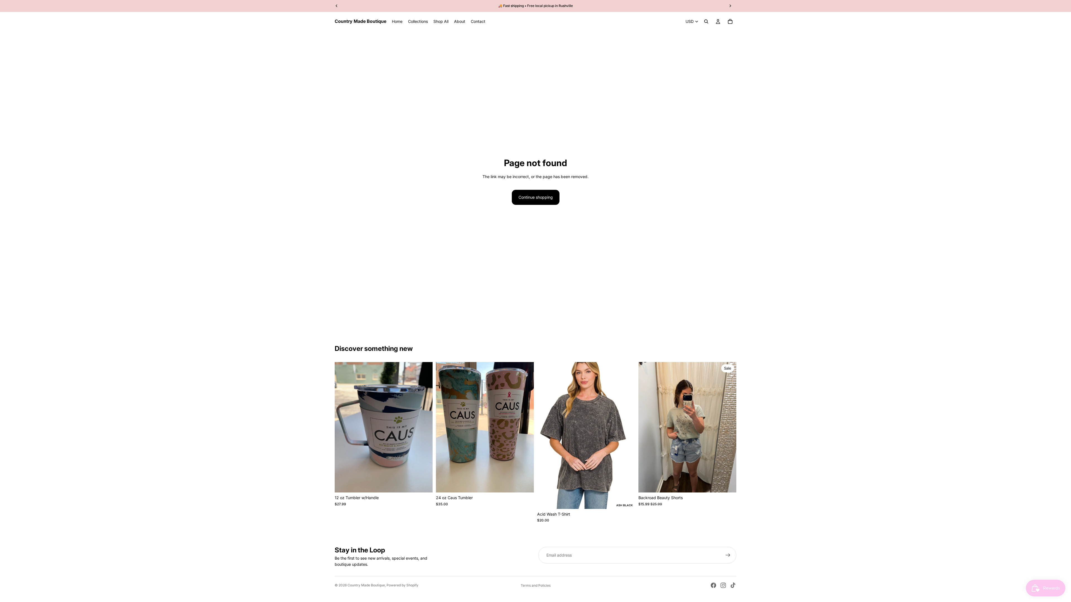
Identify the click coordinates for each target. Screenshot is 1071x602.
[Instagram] (723, 585)
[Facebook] (713, 585)
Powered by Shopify (402, 585)
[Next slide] (728, 427)
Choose (428, 483)
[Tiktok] (733, 585)
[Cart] (730, 21)
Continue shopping (535, 197)
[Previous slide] (646, 427)
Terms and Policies (536, 585)
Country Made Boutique (366, 585)
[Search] (706, 21)
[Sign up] (728, 555)
